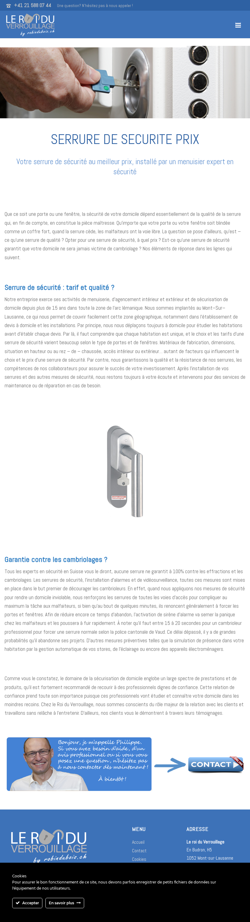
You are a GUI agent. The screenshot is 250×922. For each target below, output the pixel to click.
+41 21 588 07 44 (32, 5)
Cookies (139, 859)
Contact (139, 850)
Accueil (138, 842)
